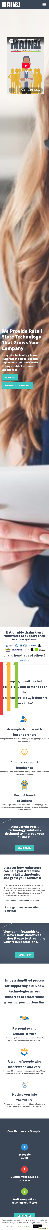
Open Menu (44, 4)
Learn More (24, 660)
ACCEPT (37, 1226)
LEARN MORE (10, 377)
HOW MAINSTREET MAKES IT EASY (17, 385)
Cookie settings (23, 1226)
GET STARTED (24, 1215)
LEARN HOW (25, 954)
